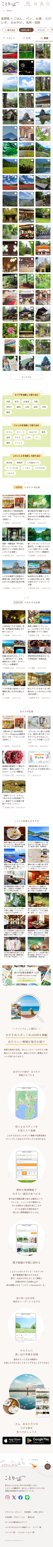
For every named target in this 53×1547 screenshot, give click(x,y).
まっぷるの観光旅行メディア (16, 1522)
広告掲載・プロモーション (15, 1517)
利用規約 (27, 1512)
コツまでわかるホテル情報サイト (18, 1527)
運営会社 (31, 1517)
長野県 (9, 10)
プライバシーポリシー (13, 1512)
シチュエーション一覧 (25, 1532)
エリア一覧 (37, 1527)
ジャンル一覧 (10, 1532)
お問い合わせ (38, 1512)
